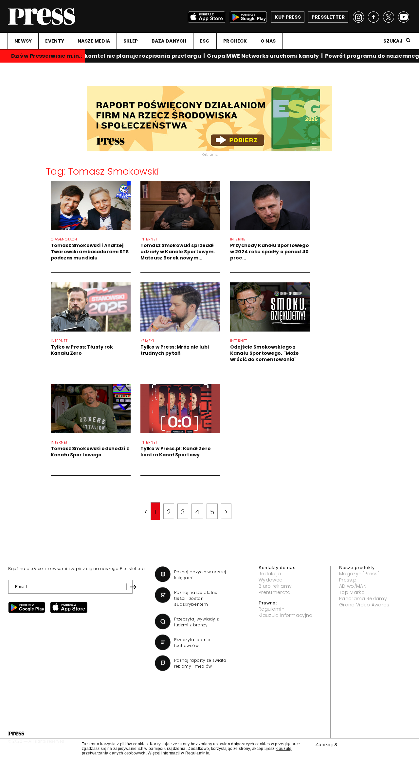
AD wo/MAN (352, 586)
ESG (205, 41)
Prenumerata (275, 592)
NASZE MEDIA (94, 41)
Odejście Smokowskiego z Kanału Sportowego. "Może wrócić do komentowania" (264, 353)
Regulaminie (197, 753)
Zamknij (326, 744)
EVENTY (54, 41)
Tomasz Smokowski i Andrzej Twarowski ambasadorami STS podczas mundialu (90, 251)
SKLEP (130, 41)
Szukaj (393, 41)
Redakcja (270, 573)
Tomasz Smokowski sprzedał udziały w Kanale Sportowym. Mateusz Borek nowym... (177, 251)
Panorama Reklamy (363, 598)
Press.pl (348, 580)
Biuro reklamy (275, 586)
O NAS (268, 41)
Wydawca (270, 580)
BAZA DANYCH (169, 41)
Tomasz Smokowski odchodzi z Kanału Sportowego (90, 451)
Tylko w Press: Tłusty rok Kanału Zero (82, 350)
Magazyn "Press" (359, 573)
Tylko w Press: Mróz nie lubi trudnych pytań (174, 350)
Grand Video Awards (364, 604)
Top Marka (352, 592)
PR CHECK (235, 41)
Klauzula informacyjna (286, 615)
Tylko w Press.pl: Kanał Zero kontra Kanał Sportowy (175, 451)
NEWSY (23, 41)
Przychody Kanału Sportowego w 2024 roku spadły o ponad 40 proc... (269, 251)
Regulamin (271, 609)
